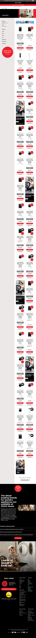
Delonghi (29, 581)
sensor (10, 516)
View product (20, 96)
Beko (28, 579)
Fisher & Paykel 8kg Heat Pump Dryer (20, 443)
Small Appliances (21, 580)
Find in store (20, 49)
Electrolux (29, 582)
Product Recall (30, 619)
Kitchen (20, 579)
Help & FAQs (30, 617)
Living (20, 583)
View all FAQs (18, 538)
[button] (32, 0)
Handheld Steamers (6, 518)
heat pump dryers (5, 517)
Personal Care (21, 581)
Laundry (20, 582)
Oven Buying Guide (22, 599)
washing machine (4, 509)
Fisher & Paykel (30, 583)
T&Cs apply (2, 598)
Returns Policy (30, 618)
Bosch (29, 580)
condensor (14, 516)
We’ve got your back (31, 620)
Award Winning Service (19, 6)
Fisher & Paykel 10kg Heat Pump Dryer (29, 35)
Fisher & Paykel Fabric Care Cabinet (20, 62)
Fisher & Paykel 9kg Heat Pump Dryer (20, 341)
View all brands (30, 591)
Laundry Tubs (4, 26)
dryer (2, 510)
